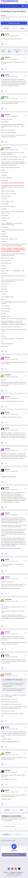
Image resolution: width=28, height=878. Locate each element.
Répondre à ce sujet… (9, 826)
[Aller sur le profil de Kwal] (2, 97)
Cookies (18, 874)
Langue (6, 872)
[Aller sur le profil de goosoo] (2, 470)
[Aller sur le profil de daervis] (2, 115)
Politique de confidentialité (16, 872)
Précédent (6, 28)
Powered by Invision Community (14, 875)
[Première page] (2, 28)
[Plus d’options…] (25, 35)
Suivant (22, 28)
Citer (6, 44)
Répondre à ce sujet (14, 23)
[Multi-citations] (2, 44)
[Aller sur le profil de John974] (2, 148)
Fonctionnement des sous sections (11, 854)
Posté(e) (11, 35)
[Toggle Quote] (3, 679)
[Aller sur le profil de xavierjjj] (2, 771)
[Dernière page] (26, 28)
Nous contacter (11, 874)
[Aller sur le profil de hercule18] (2, 600)
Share (7, 834)
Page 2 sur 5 (15, 28)
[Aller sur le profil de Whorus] (2, 58)
